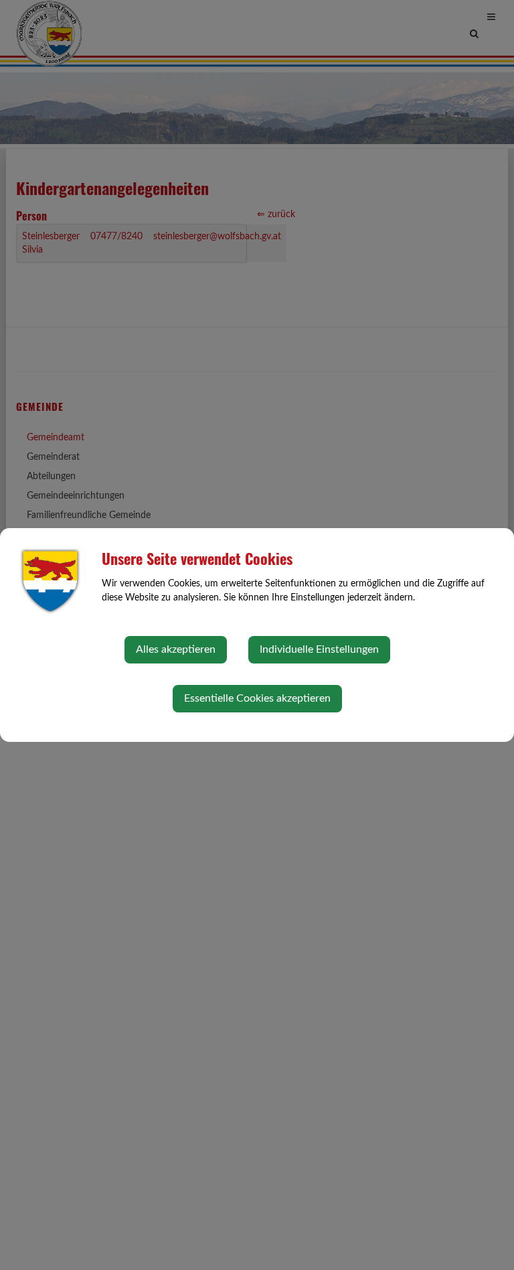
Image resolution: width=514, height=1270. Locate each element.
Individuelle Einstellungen (319, 649)
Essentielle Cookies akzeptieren (257, 698)
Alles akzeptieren (176, 649)
